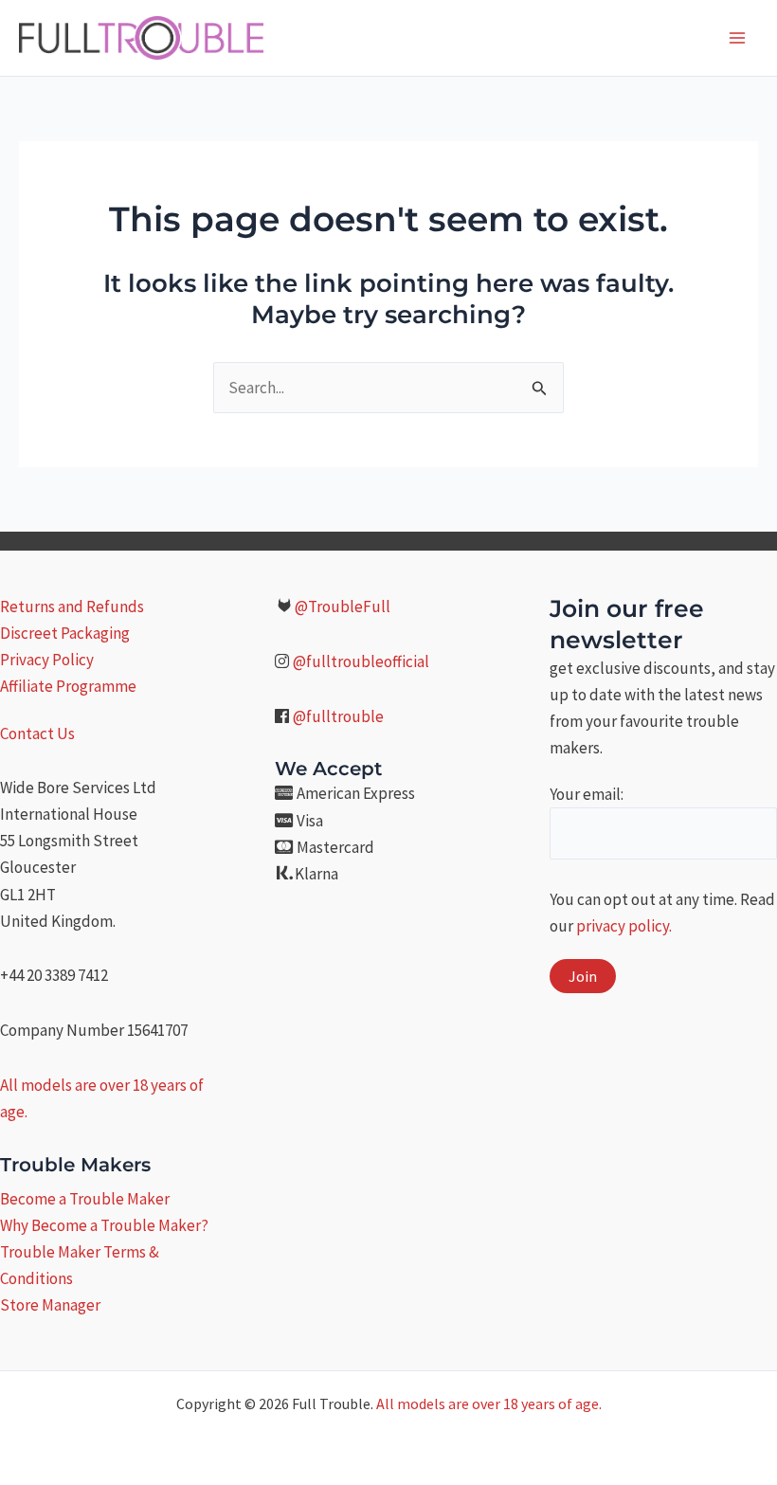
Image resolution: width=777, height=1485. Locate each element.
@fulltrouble (338, 716)
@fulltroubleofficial (361, 661)
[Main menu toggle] (737, 38)
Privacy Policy (47, 659)
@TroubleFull (342, 606)
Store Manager (50, 1305)
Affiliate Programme (68, 686)
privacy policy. (624, 925)
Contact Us (37, 733)
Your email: (586, 794)
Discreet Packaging (65, 633)
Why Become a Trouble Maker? (104, 1225)
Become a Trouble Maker (85, 1198)
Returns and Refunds (72, 606)
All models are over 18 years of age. (489, 1403)
